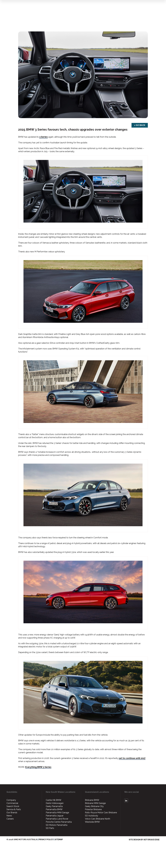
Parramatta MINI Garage (57, 812)
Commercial (12, 803)
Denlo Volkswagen (55, 803)
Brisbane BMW (92, 800)
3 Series (43, 137)
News (9, 815)
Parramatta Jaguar (54, 815)
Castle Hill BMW (53, 800)
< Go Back (139, 125)
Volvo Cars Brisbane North (97, 819)
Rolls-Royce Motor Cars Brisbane (101, 812)
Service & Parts (13, 809)
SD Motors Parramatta (56, 825)
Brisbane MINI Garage (95, 803)
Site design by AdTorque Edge (144, 840)
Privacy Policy (46, 839)
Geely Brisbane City (94, 806)
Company (11, 800)
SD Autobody (91, 815)
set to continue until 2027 (132, 758)
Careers (10, 819)
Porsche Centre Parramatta (59, 822)
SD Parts (50, 828)
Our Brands (11, 812)
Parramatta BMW (54, 809)
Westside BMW (92, 822)
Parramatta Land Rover (57, 819)
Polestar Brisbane (93, 809)
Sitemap (59, 839)
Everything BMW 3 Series (38, 767)
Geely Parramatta (54, 806)
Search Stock (12, 806)
